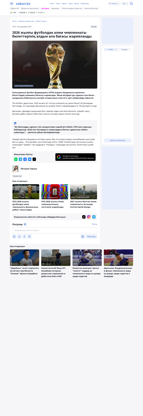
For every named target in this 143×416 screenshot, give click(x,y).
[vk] (30, 159)
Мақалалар (85, 4)
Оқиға (70, 4)
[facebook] (25, 159)
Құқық (76, 4)
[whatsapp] (16, 159)
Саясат (52, 4)
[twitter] (34, 159)
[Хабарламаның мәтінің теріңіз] (54, 230)
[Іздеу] (131, 3)
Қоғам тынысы (41, 21)
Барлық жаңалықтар (26, 21)
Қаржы (64, 4)
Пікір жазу (91, 236)
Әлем (58, 4)
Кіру (95, 224)
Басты (14, 21)
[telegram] (20, 159)
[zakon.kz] (23, 3)
